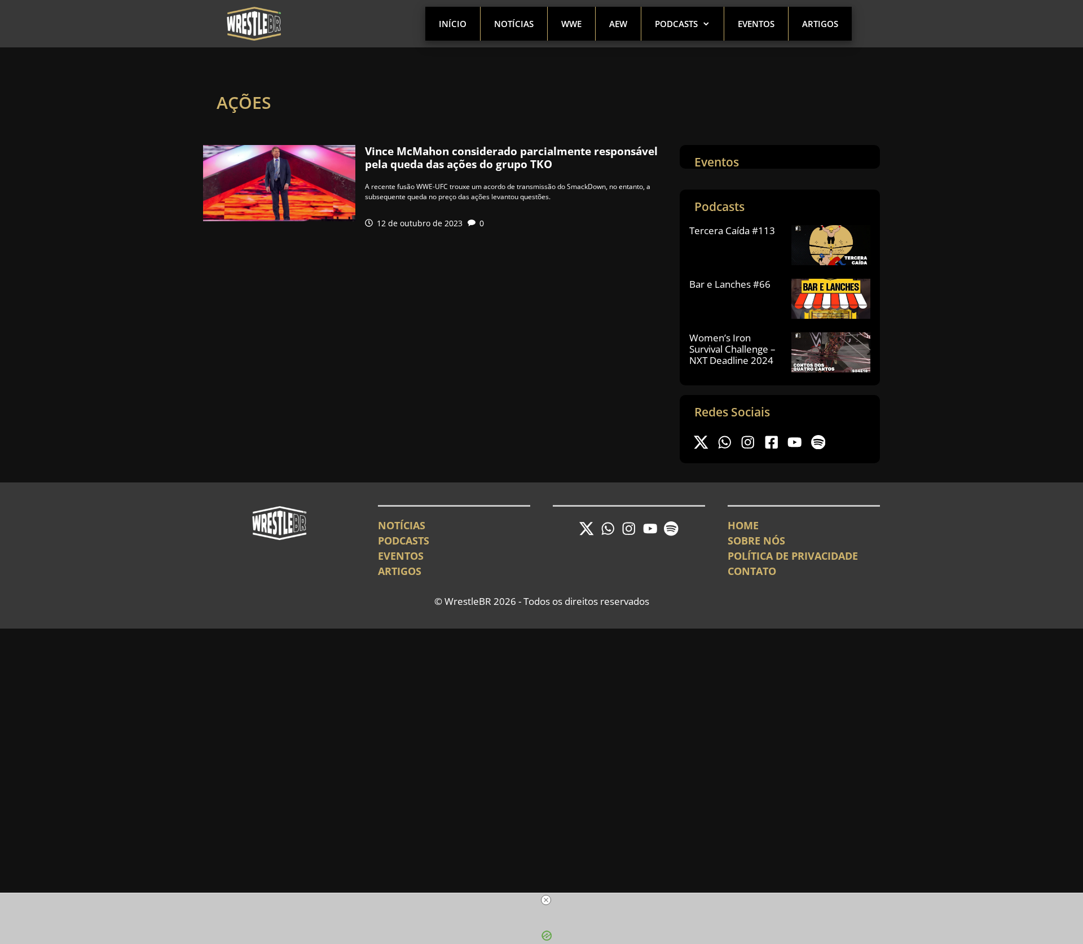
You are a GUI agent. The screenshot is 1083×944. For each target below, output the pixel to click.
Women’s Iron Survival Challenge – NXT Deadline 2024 (732, 349)
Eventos (756, 23)
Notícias (514, 23)
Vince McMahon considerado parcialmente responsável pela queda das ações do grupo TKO (511, 158)
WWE (571, 23)
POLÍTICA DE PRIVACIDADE (793, 556)
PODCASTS (403, 540)
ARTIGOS (399, 571)
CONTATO (752, 571)
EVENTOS (401, 556)
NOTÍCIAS (401, 525)
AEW (618, 23)
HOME (743, 525)
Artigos (820, 23)
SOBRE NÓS (756, 540)
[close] (546, 900)
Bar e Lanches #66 (730, 284)
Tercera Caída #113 (732, 230)
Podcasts (676, 23)
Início (452, 23)
